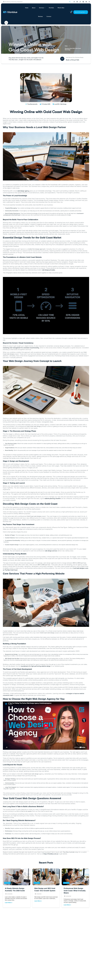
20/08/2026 (68, 896)
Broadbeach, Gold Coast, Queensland (13, 1)
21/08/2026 (38, 893)
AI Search (7, 882)
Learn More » (8, 902)
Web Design (63, 104)
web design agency (23, 191)
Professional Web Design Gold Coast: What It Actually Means (75, 890)
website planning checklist (53, 498)
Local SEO (57, 104)
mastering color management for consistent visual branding (21, 348)
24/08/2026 (9, 893)
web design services (51, 551)
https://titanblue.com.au (50, 854)
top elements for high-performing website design (35, 666)
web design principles (48, 270)
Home (66, 46)
